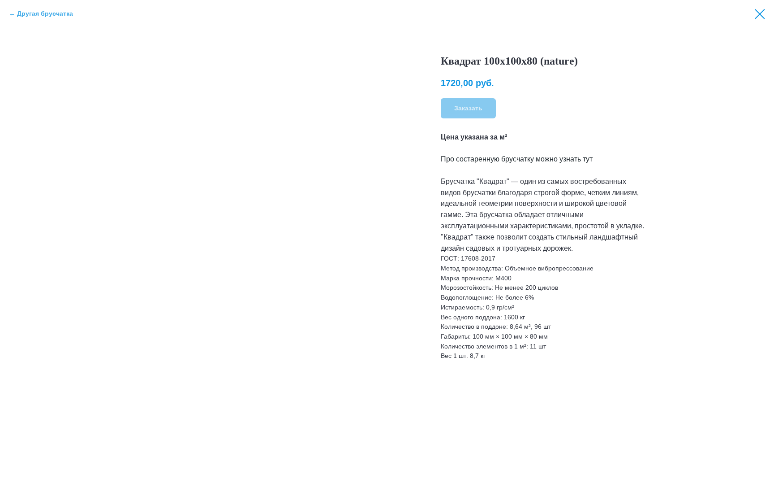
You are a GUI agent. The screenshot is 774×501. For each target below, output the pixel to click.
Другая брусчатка (45, 13)
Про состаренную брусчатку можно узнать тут (517, 159)
